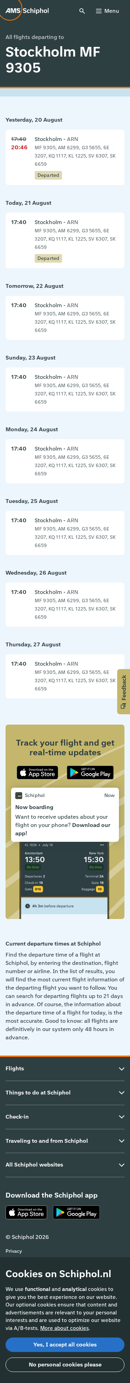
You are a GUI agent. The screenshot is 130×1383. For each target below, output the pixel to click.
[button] (123, 691)
